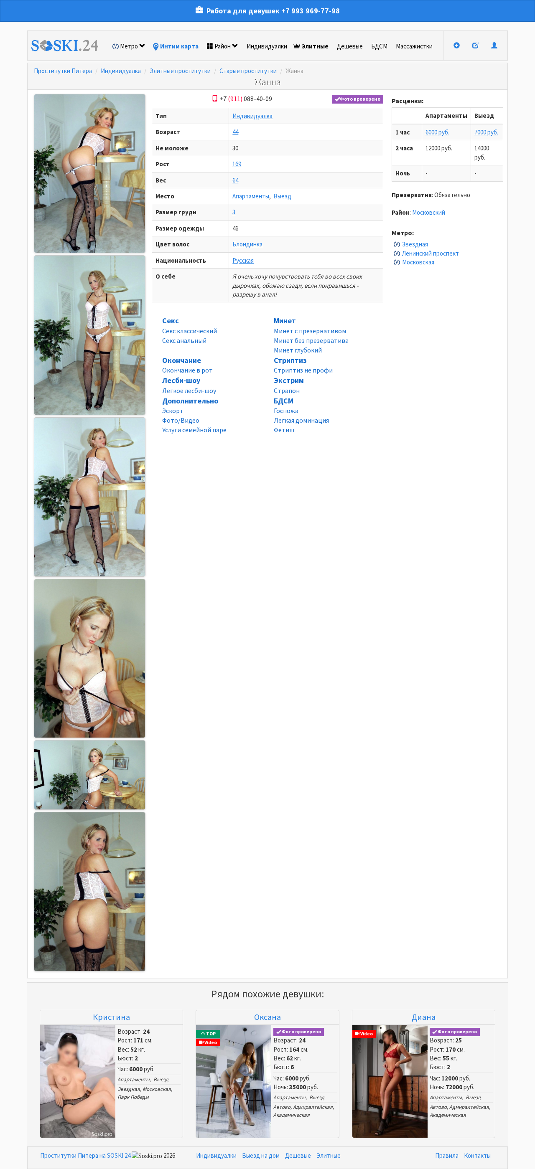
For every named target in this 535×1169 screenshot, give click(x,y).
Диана (424, 1017)
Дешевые (350, 46)
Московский (428, 212)
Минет (285, 320)
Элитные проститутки (180, 71)
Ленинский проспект (430, 253)
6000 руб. (437, 132)
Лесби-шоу (181, 380)
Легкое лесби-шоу (189, 390)
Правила (447, 1155)
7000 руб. (486, 132)
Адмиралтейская (313, 1107)
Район (222, 46)
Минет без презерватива (311, 340)
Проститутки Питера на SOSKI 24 (85, 1155)
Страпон (287, 390)
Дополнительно (190, 401)
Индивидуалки (267, 46)
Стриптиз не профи (303, 370)
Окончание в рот (187, 370)
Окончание (181, 360)
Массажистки (414, 46)
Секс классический (189, 331)
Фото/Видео (180, 420)
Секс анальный (184, 340)
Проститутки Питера (63, 71)
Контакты (477, 1155)
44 (235, 132)
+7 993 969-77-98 (310, 10)
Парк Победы (133, 1097)
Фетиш (284, 430)
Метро (129, 46)
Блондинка (247, 244)
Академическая (291, 1114)
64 (235, 180)
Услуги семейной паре (194, 430)
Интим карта (179, 46)
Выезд (282, 196)
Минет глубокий (298, 350)
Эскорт (172, 410)
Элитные (315, 46)
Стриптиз (290, 360)
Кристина (111, 1017)
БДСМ (379, 46)
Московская (418, 262)
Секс (170, 320)
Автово (281, 1107)
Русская (243, 260)
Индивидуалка (121, 71)
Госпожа (286, 410)
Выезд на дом (261, 1155)
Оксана (267, 1017)
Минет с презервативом (310, 331)
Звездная (415, 244)
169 (236, 164)
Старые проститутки (248, 71)
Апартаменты (250, 196)
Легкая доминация (301, 420)
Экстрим (289, 380)
